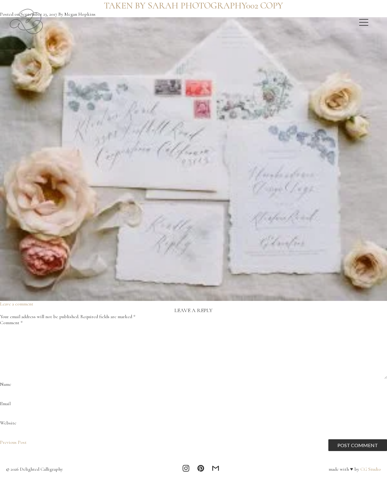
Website (8, 423)
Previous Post (13, 442)
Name (5, 384)
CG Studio (370, 469)
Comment (11, 323)
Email (5, 404)
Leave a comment (16, 304)
